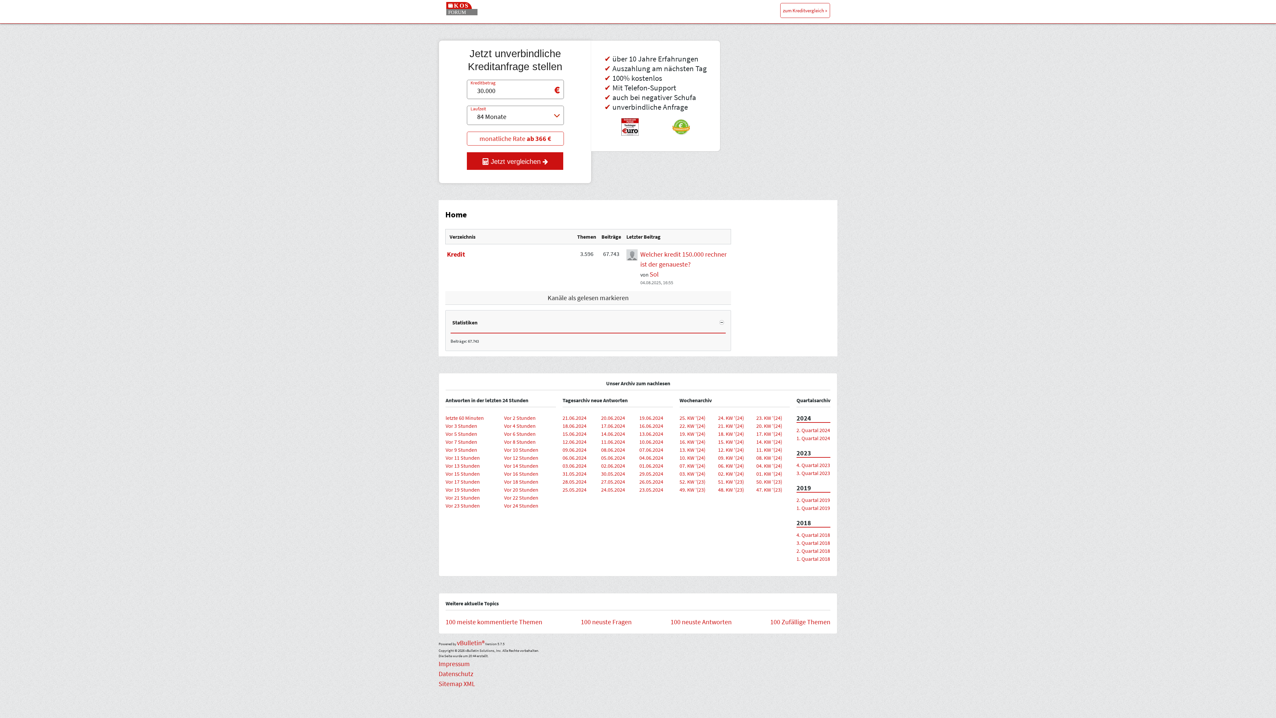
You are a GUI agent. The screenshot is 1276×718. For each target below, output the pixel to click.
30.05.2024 (613, 473)
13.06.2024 (651, 433)
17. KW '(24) (769, 433)
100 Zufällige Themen (800, 622)
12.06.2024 (574, 441)
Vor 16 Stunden (521, 473)
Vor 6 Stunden (520, 433)
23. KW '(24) (769, 418)
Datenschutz (456, 673)
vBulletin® (470, 643)
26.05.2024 (651, 481)
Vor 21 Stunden (463, 497)
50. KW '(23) (769, 481)
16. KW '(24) (692, 441)
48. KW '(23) (731, 489)
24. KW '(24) (731, 418)
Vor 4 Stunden (520, 425)
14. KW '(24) (769, 441)
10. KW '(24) (692, 457)
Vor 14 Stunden (521, 465)
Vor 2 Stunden (520, 418)
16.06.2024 (651, 425)
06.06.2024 (574, 457)
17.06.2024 (613, 425)
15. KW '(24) (731, 441)
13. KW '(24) (692, 449)
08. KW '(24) (769, 457)
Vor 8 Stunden (520, 441)
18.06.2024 (574, 425)
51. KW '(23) (731, 481)
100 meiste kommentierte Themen (494, 622)
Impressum (454, 663)
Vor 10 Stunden (521, 449)
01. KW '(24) (769, 473)
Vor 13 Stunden (463, 465)
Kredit (456, 254)
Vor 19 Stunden (463, 489)
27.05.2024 (613, 481)
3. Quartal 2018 (813, 542)
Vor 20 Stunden (521, 489)
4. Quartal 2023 (813, 465)
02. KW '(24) (731, 473)
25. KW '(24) (692, 418)
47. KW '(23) (769, 489)
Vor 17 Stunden (463, 481)
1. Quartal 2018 (813, 558)
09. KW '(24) (731, 457)
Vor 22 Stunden (521, 497)
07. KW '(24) (692, 465)
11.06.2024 (613, 441)
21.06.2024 (574, 418)
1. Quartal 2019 (813, 508)
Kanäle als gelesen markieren (588, 298)
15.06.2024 (574, 433)
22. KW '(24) (692, 425)
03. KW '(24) (692, 473)
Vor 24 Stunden (521, 505)
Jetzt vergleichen (516, 161)
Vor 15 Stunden (463, 473)
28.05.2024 (574, 481)
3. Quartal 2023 (813, 473)
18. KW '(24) (731, 433)
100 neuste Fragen (606, 622)
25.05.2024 (574, 489)
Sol (654, 274)
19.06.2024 (651, 418)
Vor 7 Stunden (461, 441)
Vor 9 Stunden (461, 449)
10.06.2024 (651, 441)
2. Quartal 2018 (813, 550)
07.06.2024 (651, 449)
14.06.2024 (613, 433)
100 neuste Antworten (701, 622)
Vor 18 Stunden (521, 481)
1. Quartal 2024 (813, 438)
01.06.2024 (651, 465)
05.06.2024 (613, 457)
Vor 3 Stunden (461, 425)
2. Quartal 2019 (813, 500)
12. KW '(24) (731, 449)
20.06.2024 (613, 418)
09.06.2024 (574, 449)
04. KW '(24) (769, 465)
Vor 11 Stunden (463, 457)
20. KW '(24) (769, 425)
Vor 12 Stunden (521, 457)
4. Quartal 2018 (813, 535)
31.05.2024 (574, 473)
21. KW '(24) (731, 425)
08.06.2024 (613, 449)
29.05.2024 (651, 473)
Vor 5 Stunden (461, 433)
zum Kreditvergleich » (805, 10)
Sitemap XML (457, 683)
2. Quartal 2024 (813, 430)
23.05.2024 (651, 489)
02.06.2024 (613, 465)
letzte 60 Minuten (465, 418)
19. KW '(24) (692, 433)
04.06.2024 (651, 457)
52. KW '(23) (692, 481)
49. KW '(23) (692, 489)
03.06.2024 (574, 465)
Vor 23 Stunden (463, 505)
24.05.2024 (613, 489)
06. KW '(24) (731, 465)
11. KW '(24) (769, 449)
